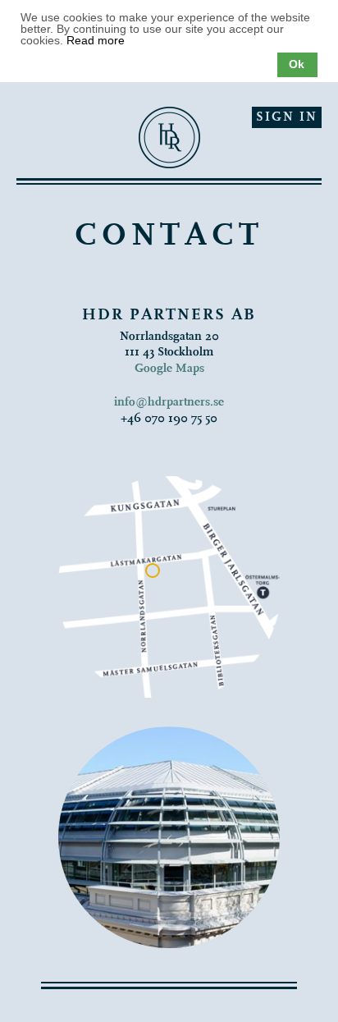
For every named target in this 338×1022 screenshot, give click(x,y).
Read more (95, 40)
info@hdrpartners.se (169, 402)
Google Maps (169, 368)
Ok (296, 64)
